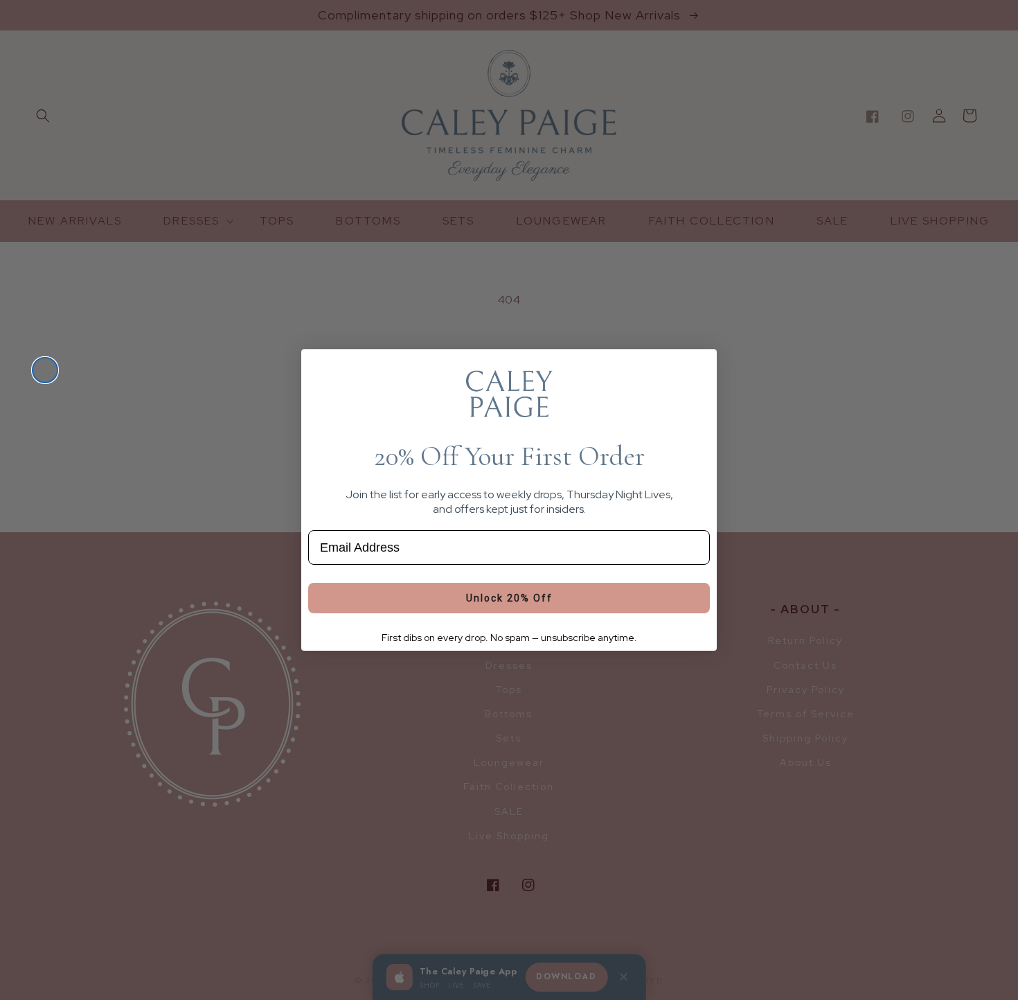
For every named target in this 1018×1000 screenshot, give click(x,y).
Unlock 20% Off (509, 598)
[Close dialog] (45, 370)
